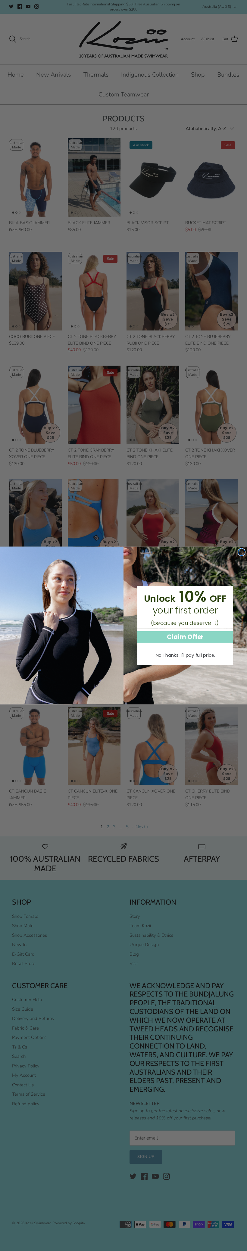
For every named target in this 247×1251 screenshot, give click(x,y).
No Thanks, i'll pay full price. (185, 655)
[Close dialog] (241, 552)
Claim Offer (185, 636)
